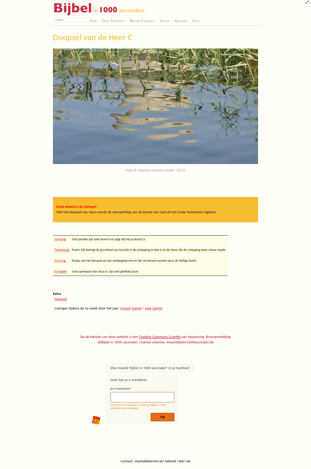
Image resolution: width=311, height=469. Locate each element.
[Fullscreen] (307, 3)
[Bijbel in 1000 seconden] (97, 8)
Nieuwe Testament (142, 21)
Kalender (181, 21)
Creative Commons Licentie (160, 337)
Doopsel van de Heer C (92, 38)
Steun (196, 21)
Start (93, 21)
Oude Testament (113, 21)
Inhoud (165, 21)
